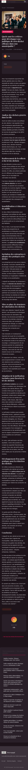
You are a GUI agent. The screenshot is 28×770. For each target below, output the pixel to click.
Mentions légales (11, 761)
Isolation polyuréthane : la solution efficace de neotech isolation (13, 721)
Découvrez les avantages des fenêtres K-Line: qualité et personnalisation (14, 716)
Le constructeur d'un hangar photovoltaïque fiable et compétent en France (14, 670)
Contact (20, 761)
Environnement (10, 7)
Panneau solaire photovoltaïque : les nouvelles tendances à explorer (13, 676)
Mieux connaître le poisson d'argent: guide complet (13, 711)
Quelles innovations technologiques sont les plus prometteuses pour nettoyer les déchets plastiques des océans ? (13, 683)
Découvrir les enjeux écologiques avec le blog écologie (14, 695)
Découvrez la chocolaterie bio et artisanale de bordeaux (12, 736)
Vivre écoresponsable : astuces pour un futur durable (13, 731)
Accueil (3, 7)
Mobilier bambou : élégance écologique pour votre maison (12, 659)
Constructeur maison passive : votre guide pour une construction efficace (13, 690)
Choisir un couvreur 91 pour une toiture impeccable (12, 705)
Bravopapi (11, 1)
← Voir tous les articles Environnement (13, 636)
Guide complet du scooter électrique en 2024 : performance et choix (13, 664)
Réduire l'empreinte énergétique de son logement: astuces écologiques (13, 700)
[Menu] (24, 1)
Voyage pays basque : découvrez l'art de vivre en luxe (13, 726)
